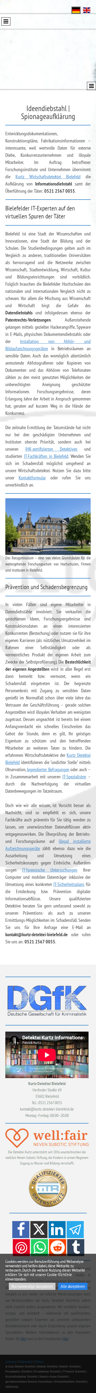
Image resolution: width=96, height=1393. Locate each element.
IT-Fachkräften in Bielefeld (46, 456)
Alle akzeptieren (73, 1286)
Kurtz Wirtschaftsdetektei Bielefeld (48, 177)
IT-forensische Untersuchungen (49, 870)
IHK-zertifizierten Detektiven (51, 449)
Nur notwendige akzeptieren (32, 1286)
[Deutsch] (76, 9)
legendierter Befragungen (48, 769)
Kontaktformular (32, 478)
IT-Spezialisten (74, 777)
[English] (86, 9)
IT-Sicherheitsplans (68, 884)
